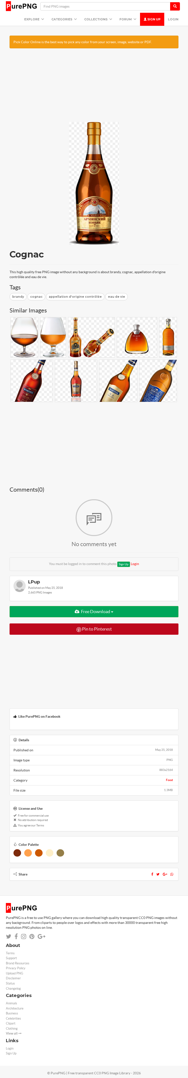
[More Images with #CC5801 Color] (39, 853)
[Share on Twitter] (8, 936)
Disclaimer (13, 978)
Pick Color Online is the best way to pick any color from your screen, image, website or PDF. (82, 42)
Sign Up (154, 19)
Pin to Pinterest (96, 629)
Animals (11, 1003)
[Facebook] (152, 874)
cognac (36, 296)
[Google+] (165, 874)
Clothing (12, 1028)
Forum (125, 19)
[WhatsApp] (171, 874)
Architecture (15, 1008)
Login (173, 19)
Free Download (95, 611)
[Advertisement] (94, 87)
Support (11, 958)
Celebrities (13, 1018)
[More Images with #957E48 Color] (60, 853)
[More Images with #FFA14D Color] (28, 853)
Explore (32, 19)
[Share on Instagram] (23, 936)
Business (12, 1013)
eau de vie (116, 296)
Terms (10, 953)
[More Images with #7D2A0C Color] (17, 853)
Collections (96, 19)
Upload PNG (14, 973)
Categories (62, 19)
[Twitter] (158, 874)
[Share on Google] (41, 936)
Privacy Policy (15, 968)
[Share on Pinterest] (32, 936)
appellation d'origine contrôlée (75, 296)
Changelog (13, 988)
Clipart (10, 1023)
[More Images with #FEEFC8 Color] (49, 853)
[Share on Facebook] (16, 936)
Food (169, 780)
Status (10, 983)
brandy (18, 296)
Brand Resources (17, 963)
